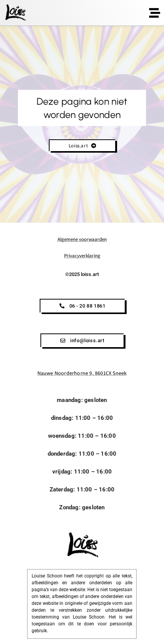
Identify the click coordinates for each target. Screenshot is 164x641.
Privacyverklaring (82, 255)
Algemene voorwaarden (82, 239)
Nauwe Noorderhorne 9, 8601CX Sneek (82, 373)
